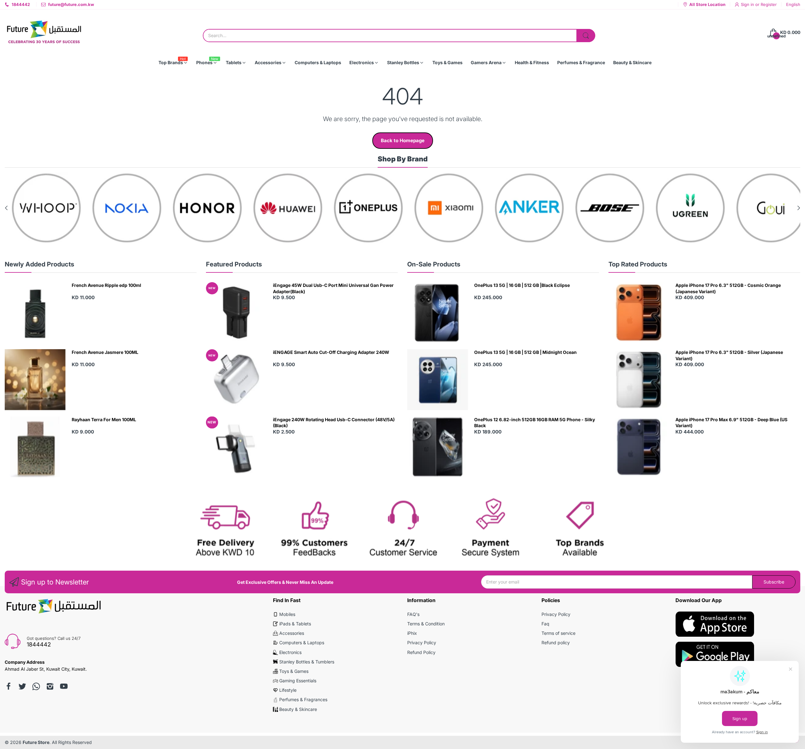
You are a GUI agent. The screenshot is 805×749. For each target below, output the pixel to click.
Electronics (290, 652)
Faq (545, 623)
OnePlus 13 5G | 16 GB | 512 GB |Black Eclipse (522, 285)
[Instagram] (50, 686)
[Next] (6, 208)
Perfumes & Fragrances (303, 699)
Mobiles (287, 614)
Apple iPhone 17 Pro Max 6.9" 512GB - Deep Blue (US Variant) (731, 422)
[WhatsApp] (36, 686)
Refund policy (555, 642)
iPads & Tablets (295, 623)
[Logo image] (40, 207)
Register (769, 4)
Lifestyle (288, 690)
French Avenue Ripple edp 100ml (106, 285)
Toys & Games (293, 671)
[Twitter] (22, 686)
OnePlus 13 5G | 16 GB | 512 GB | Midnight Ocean (525, 352)
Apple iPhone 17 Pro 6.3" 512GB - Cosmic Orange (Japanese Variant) (728, 288)
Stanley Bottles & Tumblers (306, 661)
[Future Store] (44, 33)
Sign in (748, 4)
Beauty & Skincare (298, 709)
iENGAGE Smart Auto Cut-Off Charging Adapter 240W (331, 352)
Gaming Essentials (297, 680)
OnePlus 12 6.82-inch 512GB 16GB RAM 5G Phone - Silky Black (534, 422)
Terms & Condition (426, 623)
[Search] (585, 35)
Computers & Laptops (301, 642)
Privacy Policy (421, 642)
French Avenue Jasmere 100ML (105, 352)
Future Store (36, 742)
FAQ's (413, 614)
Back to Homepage (403, 140)
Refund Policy (421, 652)
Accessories (291, 633)
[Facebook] (8, 686)
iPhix (412, 633)
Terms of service (558, 633)
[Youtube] (64, 686)
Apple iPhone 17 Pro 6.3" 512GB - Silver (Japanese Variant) (729, 355)
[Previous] (799, 208)
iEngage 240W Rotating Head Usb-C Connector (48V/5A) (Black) (334, 422)
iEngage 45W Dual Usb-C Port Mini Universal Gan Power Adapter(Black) (333, 288)
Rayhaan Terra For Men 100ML (104, 419)
